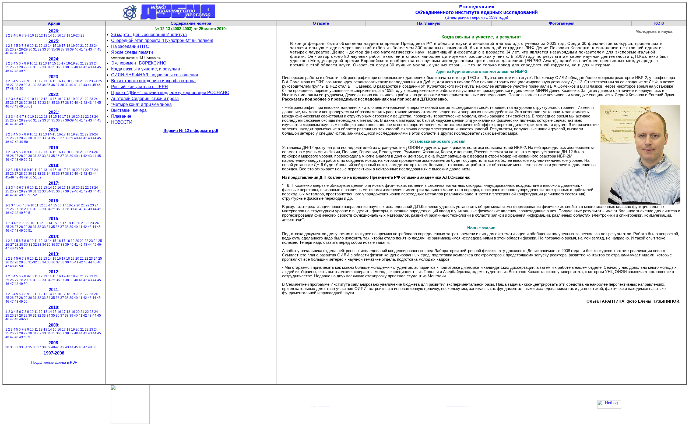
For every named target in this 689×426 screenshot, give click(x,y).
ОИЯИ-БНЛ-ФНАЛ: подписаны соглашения (154, 75)
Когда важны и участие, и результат (146, 69)
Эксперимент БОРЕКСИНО (138, 63)
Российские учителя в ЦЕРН (139, 86)
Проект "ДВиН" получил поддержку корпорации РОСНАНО (170, 92)
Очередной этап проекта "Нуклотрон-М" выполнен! (162, 40)
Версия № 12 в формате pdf (190, 130)
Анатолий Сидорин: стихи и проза (145, 98)
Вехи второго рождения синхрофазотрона (153, 80)
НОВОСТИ (121, 122)
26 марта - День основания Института (149, 34)
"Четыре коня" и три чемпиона (141, 104)
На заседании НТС (130, 46)
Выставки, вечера (129, 110)
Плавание (121, 116)
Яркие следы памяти (132, 52)
